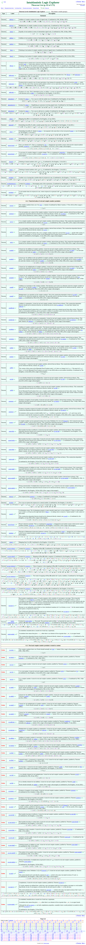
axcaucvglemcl (11, 548)
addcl (32, 93)
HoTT (32, 599)
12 (63, 920)
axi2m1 (11, 356)
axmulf (11, 296)
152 (53, 937)
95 (53, 929)
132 (67, 934)
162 (46, 938)
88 (13, 929)
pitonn (27, 99)
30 (1, 923)
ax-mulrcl (11, 714)
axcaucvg (26, 146)
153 (60, 937)
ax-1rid (63, 379)
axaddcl (11, 250)
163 (53, 938)
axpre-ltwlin (11, 440)
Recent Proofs (36, 8)
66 (47, 926)
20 (26, 922)
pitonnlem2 (11, 111)
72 (1, 928)
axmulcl (11, 268)
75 (18, 928)
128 (38, 934)
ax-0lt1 (41, 365)
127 (31, 934)
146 (9, 937)
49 (30, 925)
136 (16, 935)
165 (67, 938)
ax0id (11, 390)
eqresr (11, 31)
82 (59, 928)
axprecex (11, 412)
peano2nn (62, 152)
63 (30, 926)
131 (60, 934)
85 (76, 928)
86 (1, 929)
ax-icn (45, 243)
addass (40, 331)
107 (52, 931)
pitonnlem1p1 (11, 105)
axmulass (11, 339)
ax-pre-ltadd (57, 469)
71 (76, 926)
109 (67, 931)
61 (18, 926)
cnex (41, 205)
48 (24, 925)
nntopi (11, 542)
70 (71, 926)
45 (7, 925)
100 (2, 931)
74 (13, 928)
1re (77, 671)
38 (47, 923)
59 (7, 926)
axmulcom (11, 320)
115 (26, 932)
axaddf (11, 287)
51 (42, 925)
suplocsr (47, 622)
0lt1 (81, 767)
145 (2, 937)
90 (24, 929)
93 (42, 929)
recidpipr (11, 177)
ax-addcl (72, 250)
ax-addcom (60, 305)
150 (38, 937)
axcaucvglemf (11, 556)
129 (46, 934)
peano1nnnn (11, 145)
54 (59, 925)
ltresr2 (11, 56)
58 (1, 926)
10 (52, 920)
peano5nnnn (11, 524)
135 (9, 935)
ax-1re (45, 230)
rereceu (11, 496)
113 (11, 932)
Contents (10, 920)
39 (53, 923)
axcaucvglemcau (11, 576)
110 (74, 931)
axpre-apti (11, 459)
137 (24, 935)
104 (30, 931)
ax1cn (11, 222)
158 (16, 938)
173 (46, 940)
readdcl (42, 261)
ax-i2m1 (63, 356)
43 (76, 923)
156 (2, 938)
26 (61, 922)
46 (13, 925)
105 (38, 931)
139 (38, 935)
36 (36, 923)
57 (76, 925)
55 (65, 925)
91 (30, 929)
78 (36, 928)
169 (16, 940)
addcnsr (11, 19)
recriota (11, 502)
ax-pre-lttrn (51, 449)
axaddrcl (11, 259)
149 (31, 937)
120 (62, 932)
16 (3, 922)
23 (44, 922)
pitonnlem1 (11, 99)
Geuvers (44, 870)
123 (2, 934)
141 (53, 935)
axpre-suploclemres (11, 621)
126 (24, 934)
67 (53, 926)
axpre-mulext (11, 488)
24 (49, 922)
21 (32, 922)
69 (65, 926)
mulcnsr (11, 25)
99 (76, 929)
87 (7, 929)
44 (1, 925)
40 (59, 923)
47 (18, 925)
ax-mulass (63, 339)
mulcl (34, 269)
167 (2, 940)
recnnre (11, 138)
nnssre (71, 131)
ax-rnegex (56, 401)
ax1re (11, 232)
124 (9, 934)
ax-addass (11, 738)
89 (18, 929)
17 (9, 922)
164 (60, 938)
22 (38, 922)
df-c (20, 67)
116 (33, 932)
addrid (35, 784)
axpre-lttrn (11, 449)
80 (47, 928)
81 (53, 928)
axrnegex (11, 401)
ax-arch (65, 516)
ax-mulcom (73, 320)
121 (69, 932)
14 (75, 920)
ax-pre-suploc (67, 636)
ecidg (75, 82)
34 (24, 923)
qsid (25, 64)
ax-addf (21, 289)
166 (75, 938)
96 (59, 929)
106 (45, 931)
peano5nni (49, 524)
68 (59, 926)
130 (53, 934)
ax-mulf (75, 294)
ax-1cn (45, 222)
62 (24, 926)
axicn (11, 242)
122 (77, 932)
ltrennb (11, 161)
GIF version (82, 5)
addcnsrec (11, 75)
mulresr (11, 44)
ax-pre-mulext (71, 487)
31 (7, 923)
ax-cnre (23, 424)
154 (67, 937)
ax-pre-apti (51, 458)
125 (16, 934)
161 (38, 938)
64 (36, 926)
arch (47, 875)
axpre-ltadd (11, 469)
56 (71, 925)
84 (71, 928)
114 (18, 932)
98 (71, 929)
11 (57, 920)
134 (2, 935)
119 (55, 932)
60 (13, 926)
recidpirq (27, 183)
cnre (63, 807)
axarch (11, 514)
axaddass (11, 329)
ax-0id (55, 388)
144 (75, 935)
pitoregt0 (11, 125)
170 (24, 940)
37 (42, 923)
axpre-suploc (28, 621)
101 (9, 931)
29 (78, 922)
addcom (21, 306)
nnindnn (11, 533)
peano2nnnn (11, 154)
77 (30, 928)
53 (53, 925)
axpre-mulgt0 (11, 478)
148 (24, 937)
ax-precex (63, 410)
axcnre (11, 422)
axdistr (11, 348)
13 (69, 920)
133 (75, 934)
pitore (11, 132)
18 (15, 922)
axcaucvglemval (11, 566)
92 (36, 929)
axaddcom (11, 308)
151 (46, 937)
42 (71, 923)
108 (60, 931)
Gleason (65, 421)
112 (4, 932)
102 (16, 931)
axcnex (11, 205)
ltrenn (11, 169)
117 (40, 932)
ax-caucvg (66, 611)
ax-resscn (63, 213)
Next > (83, 1)
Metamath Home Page (9, 8)
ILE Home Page (18, 8)
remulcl (48, 278)
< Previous (78, 1)
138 (31, 935)
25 (55, 922)
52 (47, 925)
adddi (29, 349)
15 (80, 920)
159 (24, 938)
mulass (35, 746)
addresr (11, 38)
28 (73, 922)
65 (42, 926)
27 (67, 922)
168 (9, 940)
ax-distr (74, 348)
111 (81, 931)
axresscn (11, 213)
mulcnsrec (77, 74)
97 (65, 929)
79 (42, 928)
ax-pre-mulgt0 (64, 478)
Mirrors (2, 8)
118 (47, 932)
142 (60, 935)
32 (13, 923)
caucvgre (48, 890)
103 (23, 931)
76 (24, 928)
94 (47, 929)
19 (20, 922)
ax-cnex (11, 650)
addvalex (11, 92)
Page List (47, 8)
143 (67, 935)
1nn (45, 145)
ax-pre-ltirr (57, 431)
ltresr (11, 50)
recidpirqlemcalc (11, 183)
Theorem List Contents (27, 8)
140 (46, 935)
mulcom (30, 321)
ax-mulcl (72, 268)
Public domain (46, 943)
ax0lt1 (11, 368)
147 (16, 937)
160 (31, 938)
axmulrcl (11, 277)
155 (75, 937)
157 (9, 938)
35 (30, 923)
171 (31, 940)
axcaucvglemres (11, 588)
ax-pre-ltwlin (57, 440)
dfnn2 (47, 512)
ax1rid (11, 379)
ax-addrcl (78, 259)
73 (7, 928)
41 (65, 923)
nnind (62, 531)
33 (18, 923)
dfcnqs (11, 65)
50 (36, 925)
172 (38, 940)
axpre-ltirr (11, 431)
